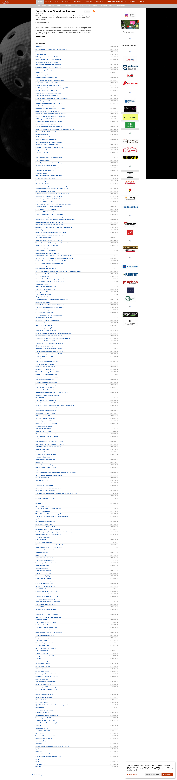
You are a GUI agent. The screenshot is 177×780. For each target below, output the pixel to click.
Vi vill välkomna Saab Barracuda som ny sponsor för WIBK (50, 351)
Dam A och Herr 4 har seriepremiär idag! (46, 374)
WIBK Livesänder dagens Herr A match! (45, 622)
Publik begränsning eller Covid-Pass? (45, 498)
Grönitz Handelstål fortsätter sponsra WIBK (46, 245)
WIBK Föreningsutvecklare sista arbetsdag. (46, 436)
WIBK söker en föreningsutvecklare (44, 560)
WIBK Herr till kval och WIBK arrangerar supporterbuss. (49, 307)
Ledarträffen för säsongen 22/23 (44, 312)
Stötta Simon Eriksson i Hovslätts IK (44, 170)
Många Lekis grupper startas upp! (44, 583)
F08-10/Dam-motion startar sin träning (45, 209)
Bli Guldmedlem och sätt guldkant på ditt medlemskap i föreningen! (53, 204)
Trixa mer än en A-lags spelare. (43, 573)
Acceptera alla (167, 774)
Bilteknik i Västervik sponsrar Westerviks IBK (47, 382)
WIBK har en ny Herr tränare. (42, 692)
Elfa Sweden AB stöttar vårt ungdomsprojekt (47, 384)
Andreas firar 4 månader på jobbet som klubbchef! (48, 348)
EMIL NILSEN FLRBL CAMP (42, 173)
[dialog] (150, 770)
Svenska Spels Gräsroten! (42, 728)
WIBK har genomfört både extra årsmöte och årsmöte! (49, 281)
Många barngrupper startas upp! (44, 542)
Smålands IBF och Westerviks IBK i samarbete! (47, 601)
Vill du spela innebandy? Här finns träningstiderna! (48, 206)
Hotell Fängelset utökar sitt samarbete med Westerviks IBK (51, 232)
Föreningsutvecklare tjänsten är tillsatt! (45, 550)
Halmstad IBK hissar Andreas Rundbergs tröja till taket (49, 304)
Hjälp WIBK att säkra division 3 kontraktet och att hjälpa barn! (51, 705)
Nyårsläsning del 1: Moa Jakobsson (45, 490)
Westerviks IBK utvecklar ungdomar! (45, 720)
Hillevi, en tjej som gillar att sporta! (44, 684)
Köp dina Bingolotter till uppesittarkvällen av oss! (48, 85)
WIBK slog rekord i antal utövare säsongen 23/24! (48, 157)
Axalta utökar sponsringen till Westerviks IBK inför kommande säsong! (54, 258)
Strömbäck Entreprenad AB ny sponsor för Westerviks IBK (50, 214)
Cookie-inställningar (37, 774)
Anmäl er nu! (38, 46)
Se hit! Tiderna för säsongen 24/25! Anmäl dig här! (48, 142)
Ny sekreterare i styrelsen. (42, 748)
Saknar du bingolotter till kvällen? (44, 524)
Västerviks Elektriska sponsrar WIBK (45, 413)
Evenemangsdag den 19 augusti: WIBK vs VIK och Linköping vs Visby (53, 255)
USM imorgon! (39, 503)
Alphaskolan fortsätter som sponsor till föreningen (49, 240)
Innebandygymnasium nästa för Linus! (45, 467)
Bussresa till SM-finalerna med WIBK (45, 191)
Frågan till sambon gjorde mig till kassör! (46, 268)
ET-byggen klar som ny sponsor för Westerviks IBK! (49, 224)
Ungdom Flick (66, 1)
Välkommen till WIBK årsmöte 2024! (44, 155)
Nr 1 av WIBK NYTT (40, 733)
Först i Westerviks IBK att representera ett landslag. (49, 756)
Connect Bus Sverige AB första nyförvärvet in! (47, 144)
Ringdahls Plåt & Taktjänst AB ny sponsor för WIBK (48, 106)
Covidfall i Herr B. (40, 483)
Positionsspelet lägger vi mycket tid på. (45, 648)
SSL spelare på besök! (41, 588)
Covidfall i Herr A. (40, 495)
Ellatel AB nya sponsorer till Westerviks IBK (46, 137)
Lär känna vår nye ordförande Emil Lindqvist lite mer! (49, 147)
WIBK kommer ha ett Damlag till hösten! (45, 681)
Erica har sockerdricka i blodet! (43, 426)
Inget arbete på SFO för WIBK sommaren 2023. (47, 320)
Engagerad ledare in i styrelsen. (43, 150)
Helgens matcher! (40, 470)
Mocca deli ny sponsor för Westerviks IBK (46, 95)
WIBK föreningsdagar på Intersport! (44, 387)
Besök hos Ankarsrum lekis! (42, 506)
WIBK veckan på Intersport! (42, 537)
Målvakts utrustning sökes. (42, 181)
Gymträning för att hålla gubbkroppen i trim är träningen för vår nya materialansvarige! (58, 271)
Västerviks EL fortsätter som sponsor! (45, 124)
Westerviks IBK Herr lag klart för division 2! (46, 614)
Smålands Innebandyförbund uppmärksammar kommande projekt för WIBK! (55, 472)
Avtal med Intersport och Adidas (44, 557)
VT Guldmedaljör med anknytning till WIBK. (46, 715)
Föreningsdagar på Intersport (43, 230)
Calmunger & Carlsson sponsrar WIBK (45, 418)
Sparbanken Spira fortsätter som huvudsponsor (48, 67)
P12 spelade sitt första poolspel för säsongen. (47, 529)
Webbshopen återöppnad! (42, 457)
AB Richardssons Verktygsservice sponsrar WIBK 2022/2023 (51, 392)
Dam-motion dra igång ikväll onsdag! (45, 366)
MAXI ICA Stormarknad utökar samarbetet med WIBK (49, 263)
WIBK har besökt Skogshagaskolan (44, 364)
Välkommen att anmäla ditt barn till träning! (46, 361)
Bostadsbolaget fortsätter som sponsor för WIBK (48, 121)
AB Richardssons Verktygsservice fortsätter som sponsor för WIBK (53, 217)
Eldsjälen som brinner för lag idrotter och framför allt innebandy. (52, 746)
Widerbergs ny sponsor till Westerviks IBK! (46, 57)
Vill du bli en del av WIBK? (42, 653)
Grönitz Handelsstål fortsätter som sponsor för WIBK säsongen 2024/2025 (55, 129)
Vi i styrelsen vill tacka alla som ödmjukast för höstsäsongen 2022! (53, 338)
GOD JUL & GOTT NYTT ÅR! (42, 183)
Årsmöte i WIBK (39, 606)
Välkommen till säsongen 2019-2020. (45, 661)
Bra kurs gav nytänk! (40, 397)
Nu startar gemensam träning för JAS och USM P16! (49, 222)
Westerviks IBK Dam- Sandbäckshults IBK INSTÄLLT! (49, 343)
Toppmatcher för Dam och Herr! (43, 317)
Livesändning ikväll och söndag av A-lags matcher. (48, 632)
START (40, 1)
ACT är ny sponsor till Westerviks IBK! (45, 119)
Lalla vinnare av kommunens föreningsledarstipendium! (50, 441)
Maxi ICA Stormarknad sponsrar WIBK (45, 403)
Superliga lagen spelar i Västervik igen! (45, 656)
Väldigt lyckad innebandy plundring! (44, 637)
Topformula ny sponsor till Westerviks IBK (46, 62)
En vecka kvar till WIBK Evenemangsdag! (46, 250)
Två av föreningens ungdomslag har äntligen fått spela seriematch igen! (54, 532)
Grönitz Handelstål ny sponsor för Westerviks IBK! (48, 354)
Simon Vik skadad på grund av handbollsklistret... (48, 508)
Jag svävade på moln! (41, 741)
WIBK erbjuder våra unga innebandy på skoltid (47, 400)
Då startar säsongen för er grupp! (44, 70)
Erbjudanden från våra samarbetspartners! (46, 689)
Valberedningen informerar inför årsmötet (46, 165)
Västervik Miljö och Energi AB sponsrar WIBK (47, 372)
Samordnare (38, 743)
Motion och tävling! (40, 539)
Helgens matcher (40, 462)
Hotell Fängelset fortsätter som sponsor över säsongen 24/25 (51, 88)
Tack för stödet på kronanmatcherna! (45, 459)
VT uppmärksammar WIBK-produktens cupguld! (48, 514)
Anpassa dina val (132, 774)
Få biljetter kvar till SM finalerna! (43, 297)
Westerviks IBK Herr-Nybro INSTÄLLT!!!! (45, 330)
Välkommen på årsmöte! (41, 51)
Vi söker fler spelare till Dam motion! (45, 526)
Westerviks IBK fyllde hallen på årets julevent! (47, 328)
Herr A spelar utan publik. (42, 625)
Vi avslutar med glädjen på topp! (44, 356)
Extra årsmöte (39, 439)
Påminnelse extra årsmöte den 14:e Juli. (45, 434)
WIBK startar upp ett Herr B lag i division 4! (46, 604)
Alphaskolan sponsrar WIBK (42, 415)
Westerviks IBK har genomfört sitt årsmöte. (46, 596)
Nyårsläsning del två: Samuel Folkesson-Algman (48, 488)
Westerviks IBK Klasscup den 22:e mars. (46, 630)
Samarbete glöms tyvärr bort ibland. (44, 645)
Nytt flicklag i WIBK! (40, 519)
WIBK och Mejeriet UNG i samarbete (44, 710)
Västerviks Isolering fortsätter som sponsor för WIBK (49, 196)
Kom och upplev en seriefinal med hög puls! (47, 168)
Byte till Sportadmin (40, 751)
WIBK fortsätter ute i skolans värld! (44, 379)
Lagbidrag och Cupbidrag (42, 702)
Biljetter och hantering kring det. (43, 576)
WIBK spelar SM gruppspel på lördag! (45, 643)
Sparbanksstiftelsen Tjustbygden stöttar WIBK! (47, 581)
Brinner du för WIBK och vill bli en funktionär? (47, 212)
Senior (57, 1)
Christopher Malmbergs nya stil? (44, 612)
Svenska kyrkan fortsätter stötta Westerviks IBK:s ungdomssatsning (53, 227)
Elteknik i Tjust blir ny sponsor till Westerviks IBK (48, 59)
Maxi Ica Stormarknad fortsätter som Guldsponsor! (49, 126)
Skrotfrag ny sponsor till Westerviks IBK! (46, 139)
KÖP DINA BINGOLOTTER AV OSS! (44, 346)
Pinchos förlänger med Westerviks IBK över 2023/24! (49, 199)
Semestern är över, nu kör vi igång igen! (45, 586)
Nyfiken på (38, 759)
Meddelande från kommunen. (43, 570)
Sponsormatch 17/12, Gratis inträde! (45, 341)
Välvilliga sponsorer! (40, 699)
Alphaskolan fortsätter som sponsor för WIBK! (47, 111)
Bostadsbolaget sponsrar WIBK (43, 421)
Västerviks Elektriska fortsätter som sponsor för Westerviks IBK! (52, 242)
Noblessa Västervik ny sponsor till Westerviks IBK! (48, 93)
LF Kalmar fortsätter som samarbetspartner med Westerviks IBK (52, 193)
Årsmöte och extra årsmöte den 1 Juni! (45, 286)
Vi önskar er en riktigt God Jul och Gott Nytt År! (47, 82)
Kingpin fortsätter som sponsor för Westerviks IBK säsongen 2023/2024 (54, 186)
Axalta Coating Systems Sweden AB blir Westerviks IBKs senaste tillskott (54, 405)
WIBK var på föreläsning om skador (44, 201)
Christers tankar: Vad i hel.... (42, 276)
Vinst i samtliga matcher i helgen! (44, 485)
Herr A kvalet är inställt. (41, 619)
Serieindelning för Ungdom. (42, 663)
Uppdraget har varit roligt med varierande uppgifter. (49, 273)
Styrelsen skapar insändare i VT (43, 666)
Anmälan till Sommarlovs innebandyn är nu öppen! (48, 547)
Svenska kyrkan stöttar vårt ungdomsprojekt (47, 395)
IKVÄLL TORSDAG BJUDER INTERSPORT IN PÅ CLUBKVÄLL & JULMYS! (54, 333)
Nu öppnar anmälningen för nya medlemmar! (47, 253)
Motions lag (99, 1)
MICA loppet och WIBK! (41, 292)
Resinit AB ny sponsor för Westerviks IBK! (46, 101)
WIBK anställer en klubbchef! (43, 428)
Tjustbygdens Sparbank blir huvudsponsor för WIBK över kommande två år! (55, 219)
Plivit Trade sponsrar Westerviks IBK (44, 359)
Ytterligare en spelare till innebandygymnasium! (47, 599)
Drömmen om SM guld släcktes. (44, 738)
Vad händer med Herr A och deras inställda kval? (48, 617)
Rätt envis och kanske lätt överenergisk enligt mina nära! (50, 279)
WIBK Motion (38, 767)
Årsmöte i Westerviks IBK (42, 449)
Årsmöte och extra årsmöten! (43, 431)
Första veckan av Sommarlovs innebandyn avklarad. (49, 545)
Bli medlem (48, 1)
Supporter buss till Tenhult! (42, 302)
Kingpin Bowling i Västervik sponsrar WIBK (46, 377)
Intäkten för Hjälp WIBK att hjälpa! (44, 694)
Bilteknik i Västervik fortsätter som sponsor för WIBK (49, 235)
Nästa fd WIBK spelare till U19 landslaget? (46, 676)
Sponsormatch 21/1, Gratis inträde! (44, 323)
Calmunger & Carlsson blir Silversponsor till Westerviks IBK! (51, 116)
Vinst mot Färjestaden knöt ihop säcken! (46, 718)
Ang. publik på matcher (41, 480)
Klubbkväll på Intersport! (41, 650)
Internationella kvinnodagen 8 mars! (44, 310)
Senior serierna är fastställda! (43, 594)
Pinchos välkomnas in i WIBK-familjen (45, 369)
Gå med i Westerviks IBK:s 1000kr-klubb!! (46, 90)
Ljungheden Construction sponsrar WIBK (46, 423)
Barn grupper (88, 1)
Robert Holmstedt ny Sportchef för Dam (46, 77)
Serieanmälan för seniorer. (42, 671)
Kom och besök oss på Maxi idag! (44, 390)
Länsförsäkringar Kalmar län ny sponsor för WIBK (48, 335)
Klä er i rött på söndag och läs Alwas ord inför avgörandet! (50, 162)
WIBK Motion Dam (40, 764)
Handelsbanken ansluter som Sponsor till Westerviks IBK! (50, 108)
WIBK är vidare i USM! (41, 501)
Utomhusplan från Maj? (41, 568)
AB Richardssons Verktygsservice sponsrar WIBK (48, 103)
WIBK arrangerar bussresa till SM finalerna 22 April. (48, 315)
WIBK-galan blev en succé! (42, 160)
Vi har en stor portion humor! (43, 730)
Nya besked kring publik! (42, 477)
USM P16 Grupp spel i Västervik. (43, 578)
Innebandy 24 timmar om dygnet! (44, 754)
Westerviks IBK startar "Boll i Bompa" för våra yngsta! (49, 131)
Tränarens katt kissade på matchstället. (45, 736)
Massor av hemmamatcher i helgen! (44, 465)
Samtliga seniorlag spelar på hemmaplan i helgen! (48, 475)
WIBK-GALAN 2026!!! (40, 54)
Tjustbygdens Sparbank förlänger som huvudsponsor (49, 408)
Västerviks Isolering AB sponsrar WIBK (45, 410)
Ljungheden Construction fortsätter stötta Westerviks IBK (50, 261)
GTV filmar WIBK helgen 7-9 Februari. (45, 635)
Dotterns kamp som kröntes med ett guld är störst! (48, 723)
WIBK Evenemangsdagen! (42, 248)
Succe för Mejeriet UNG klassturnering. (45, 687)
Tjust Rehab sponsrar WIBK (42, 284)
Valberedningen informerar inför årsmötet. (46, 563)
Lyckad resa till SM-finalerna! (43, 452)
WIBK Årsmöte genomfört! (42, 152)
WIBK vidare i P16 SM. (41, 640)
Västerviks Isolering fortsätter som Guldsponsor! (48, 64)
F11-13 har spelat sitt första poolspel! (45, 521)
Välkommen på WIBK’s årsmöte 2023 (45, 289)
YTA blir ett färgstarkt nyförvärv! (43, 237)
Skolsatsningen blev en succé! (43, 325)
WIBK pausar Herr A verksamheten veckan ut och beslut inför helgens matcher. (56, 493)
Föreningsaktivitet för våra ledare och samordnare (48, 175)
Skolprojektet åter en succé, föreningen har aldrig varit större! (51, 188)
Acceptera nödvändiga (152, 774)
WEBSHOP (38, 725)
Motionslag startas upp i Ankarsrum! (45, 178)
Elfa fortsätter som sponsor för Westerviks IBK (47, 266)
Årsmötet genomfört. (41, 555)
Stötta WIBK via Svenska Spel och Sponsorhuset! (48, 446)
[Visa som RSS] (94, 11)
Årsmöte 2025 (39, 72)
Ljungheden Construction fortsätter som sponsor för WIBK (51, 113)
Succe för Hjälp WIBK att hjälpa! (43, 697)
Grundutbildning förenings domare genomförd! (48, 534)
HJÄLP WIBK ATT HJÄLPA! (42, 712)
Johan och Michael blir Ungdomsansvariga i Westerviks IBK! (51, 49)
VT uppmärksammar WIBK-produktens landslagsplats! (49, 444)
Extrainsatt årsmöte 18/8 (41, 134)
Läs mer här (38, 24)
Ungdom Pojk (77, 1)
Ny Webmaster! (39, 707)
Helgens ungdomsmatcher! (42, 511)
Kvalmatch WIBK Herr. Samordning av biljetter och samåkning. (51, 299)
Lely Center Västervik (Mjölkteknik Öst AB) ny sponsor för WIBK (52, 98)
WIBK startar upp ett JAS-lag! (43, 294)
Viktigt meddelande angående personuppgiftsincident (49, 80)
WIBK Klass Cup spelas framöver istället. (46, 627)
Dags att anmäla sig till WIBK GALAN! (45, 75)
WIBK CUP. (38, 658)
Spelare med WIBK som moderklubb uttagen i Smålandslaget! (51, 516)
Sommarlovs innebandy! (41, 552)
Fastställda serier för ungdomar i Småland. (55, 11)
